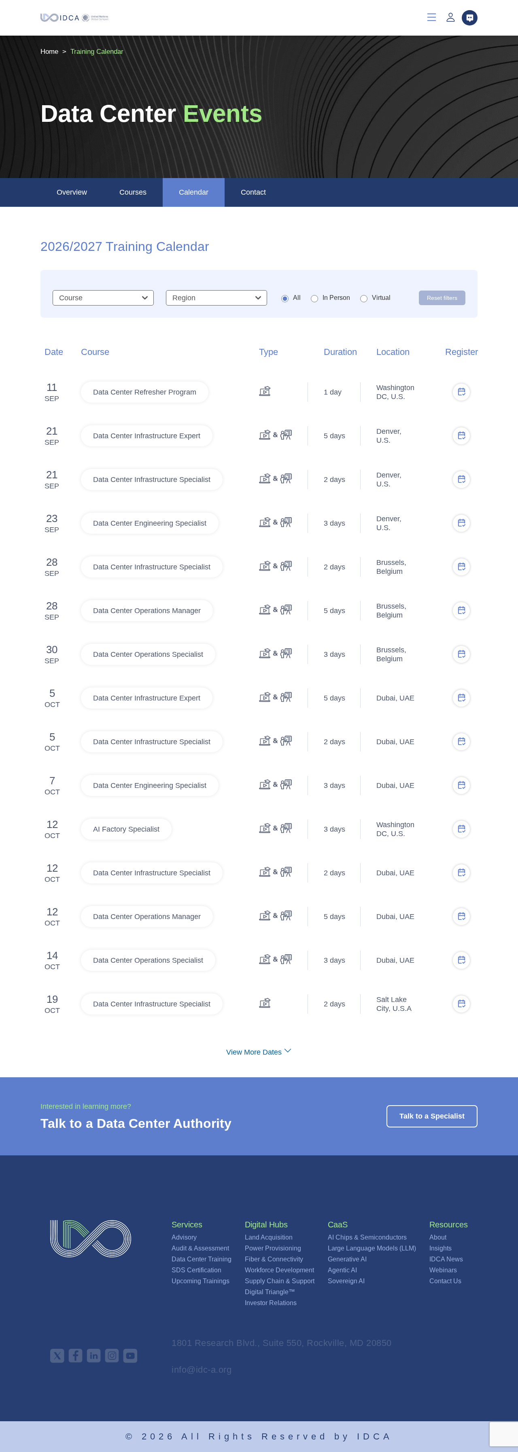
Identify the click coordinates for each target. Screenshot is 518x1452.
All (297, 297)
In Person (336, 297)
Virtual (381, 297)
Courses (132, 192)
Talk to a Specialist (432, 1116)
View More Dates (254, 1052)
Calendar (193, 192)
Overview (72, 192)
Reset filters (442, 298)
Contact (253, 192)
